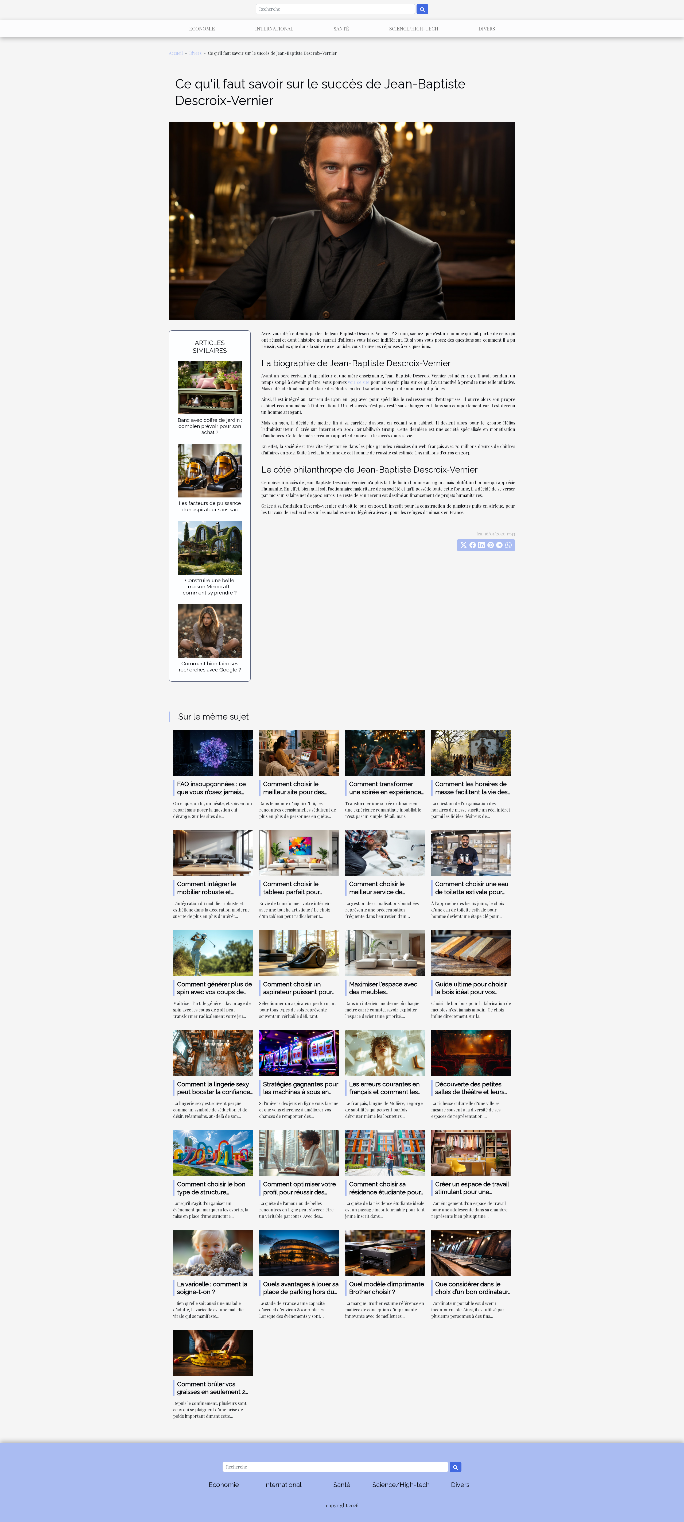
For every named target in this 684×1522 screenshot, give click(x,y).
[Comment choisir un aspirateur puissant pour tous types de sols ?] (299, 952)
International (274, 28)
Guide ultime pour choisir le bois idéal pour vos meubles (471, 992)
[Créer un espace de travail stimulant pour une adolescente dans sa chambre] (471, 1152)
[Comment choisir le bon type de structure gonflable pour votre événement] (213, 1152)
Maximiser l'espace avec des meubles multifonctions (383, 992)
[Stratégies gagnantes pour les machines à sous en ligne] (299, 1052)
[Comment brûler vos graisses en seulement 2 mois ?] (213, 1352)
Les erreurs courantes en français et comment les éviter (384, 1092)
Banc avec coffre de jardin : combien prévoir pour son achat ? (210, 426)
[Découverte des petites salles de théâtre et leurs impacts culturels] (471, 1052)
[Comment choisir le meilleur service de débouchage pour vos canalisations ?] (385, 852)
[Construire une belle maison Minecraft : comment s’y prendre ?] (210, 547)
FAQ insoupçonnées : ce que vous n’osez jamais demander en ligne (211, 792)
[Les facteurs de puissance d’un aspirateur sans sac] (210, 470)
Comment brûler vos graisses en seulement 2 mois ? (211, 1392)
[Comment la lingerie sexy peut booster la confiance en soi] (213, 1052)
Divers (487, 28)
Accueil (176, 53)
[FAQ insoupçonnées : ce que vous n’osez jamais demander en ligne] (213, 752)
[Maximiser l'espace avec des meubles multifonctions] (385, 952)
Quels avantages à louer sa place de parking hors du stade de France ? (301, 1292)
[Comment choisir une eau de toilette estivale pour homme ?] (471, 852)
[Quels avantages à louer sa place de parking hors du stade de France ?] (299, 1252)
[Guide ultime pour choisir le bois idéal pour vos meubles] (471, 952)
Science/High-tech (413, 28)
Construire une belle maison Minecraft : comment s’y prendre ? (210, 586)
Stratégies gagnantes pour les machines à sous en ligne (300, 1092)
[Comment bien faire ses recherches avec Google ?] (210, 630)
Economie (202, 28)
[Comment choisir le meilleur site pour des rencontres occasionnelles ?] (299, 752)
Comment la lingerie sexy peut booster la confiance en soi (213, 1092)
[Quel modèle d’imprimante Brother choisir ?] (385, 1252)
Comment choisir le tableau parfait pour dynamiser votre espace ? (299, 891)
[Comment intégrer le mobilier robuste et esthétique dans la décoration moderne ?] (213, 852)
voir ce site (358, 382)
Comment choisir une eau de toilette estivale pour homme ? (471, 891)
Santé (341, 28)
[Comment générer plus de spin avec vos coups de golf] (213, 952)
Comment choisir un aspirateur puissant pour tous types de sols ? (297, 992)
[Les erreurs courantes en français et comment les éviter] (385, 1052)
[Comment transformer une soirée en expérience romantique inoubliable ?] (385, 752)
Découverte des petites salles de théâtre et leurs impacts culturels (469, 1092)
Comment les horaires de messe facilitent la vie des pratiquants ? (471, 792)
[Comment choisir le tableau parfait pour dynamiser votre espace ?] (299, 852)
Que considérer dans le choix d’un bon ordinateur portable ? (471, 1292)
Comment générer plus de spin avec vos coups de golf (214, 992)
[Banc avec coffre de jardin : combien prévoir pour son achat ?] (210, 387)
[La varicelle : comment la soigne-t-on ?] (213, 1252)
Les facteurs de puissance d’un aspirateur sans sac (210, 506)
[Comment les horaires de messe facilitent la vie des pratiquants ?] (471, 752)
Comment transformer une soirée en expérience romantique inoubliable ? (385, 792)
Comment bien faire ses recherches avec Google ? (210, 666)
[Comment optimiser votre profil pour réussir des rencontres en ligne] (299, 1152)
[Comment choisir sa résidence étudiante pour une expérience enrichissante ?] (385, 1152)
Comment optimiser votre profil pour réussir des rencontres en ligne (299, 1192)
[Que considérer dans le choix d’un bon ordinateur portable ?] (471, 1252)
